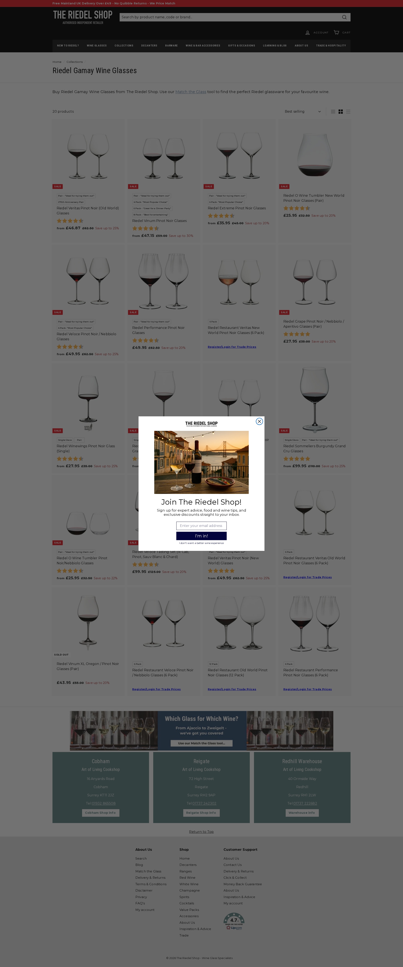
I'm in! (201, 535)
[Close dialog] (259, 421)
